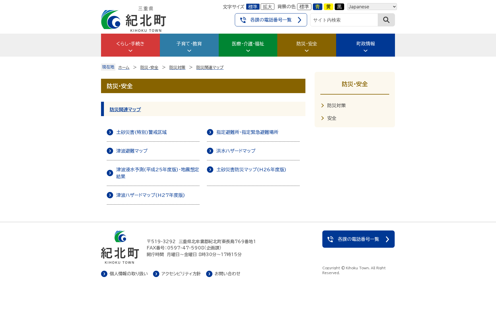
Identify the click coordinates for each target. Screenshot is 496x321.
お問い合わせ (228, 274)
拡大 (267, 6)
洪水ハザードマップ (235, 151)
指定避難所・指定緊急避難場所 (247, 132)
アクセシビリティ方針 (181, 274)
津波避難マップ (132, 151)
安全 (331, 118)
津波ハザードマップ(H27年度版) (150, 195)
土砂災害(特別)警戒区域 (141, 132)
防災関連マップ (125, 109)
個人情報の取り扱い (129, 274)
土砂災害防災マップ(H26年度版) (251, 169)
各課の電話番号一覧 (271, 20)
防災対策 (336, 105)
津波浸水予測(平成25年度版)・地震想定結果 (157, 173)
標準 (252, 6)
